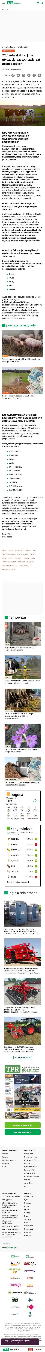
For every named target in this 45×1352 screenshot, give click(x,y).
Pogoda (27, 1163)
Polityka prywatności (9, 1160)
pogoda (17, 794)
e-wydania (27, 1232)
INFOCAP (27, 1222)
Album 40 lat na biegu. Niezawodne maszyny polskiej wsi (9, 1205)
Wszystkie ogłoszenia (23, 1057)
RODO (4, 1167)
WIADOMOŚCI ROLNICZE (9, 566)
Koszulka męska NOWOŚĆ (11, 1226)
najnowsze (17, 617)
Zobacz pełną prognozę (15, 818)
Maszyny (27, 1213)
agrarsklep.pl (28, 1183)
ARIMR (11, 551)
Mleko (26, 1216)
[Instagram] (7, 1247)
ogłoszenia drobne (23, 892)
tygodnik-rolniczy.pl (9, 47)
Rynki (26, 1200)
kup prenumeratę (23, 1132)
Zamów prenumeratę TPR (11, 1196)
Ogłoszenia (28, 1236)
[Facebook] (13, 75)
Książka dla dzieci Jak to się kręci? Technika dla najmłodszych (11, 1235)
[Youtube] (11, 1247)
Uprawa (27, 1209)
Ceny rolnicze (28, 1226)
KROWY (32, 554)
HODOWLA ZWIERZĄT (9, 562)
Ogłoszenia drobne (30, 1167)
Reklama (5, 1157)
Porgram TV (28, 1180)
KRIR (34, 551)
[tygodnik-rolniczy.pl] (14, 3)
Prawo (26, 1206)
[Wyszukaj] (42, 2)
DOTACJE (26, 558)
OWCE (10, 558)
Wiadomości (22, 47)
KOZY (33, 558)
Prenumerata (28, 1229)
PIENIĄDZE (18, 558)
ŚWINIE (4, 551)
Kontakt (5, 1154)
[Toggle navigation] (3, 2)
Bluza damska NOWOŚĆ (10, 1229)
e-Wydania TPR (29, 1173)
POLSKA (28, 551)
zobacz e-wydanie (22, 1125)
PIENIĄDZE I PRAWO (8, 569)
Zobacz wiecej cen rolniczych (18, 882)
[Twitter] (18, 75)
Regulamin (5, 1163)
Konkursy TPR (29, 1170)
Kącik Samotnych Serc (31, 1176)
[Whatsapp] (34, 75)
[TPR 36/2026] (23, 1092)
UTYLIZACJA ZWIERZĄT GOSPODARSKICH (15, 554)
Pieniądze (27, 1203)
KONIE (4, 558)
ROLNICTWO (19, 551)
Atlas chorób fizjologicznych (7, 1222)
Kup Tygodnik (7, 1200)
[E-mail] (28, 75)
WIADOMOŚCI (24, 566)
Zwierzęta (27, 1219)
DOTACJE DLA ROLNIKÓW (26, 562)
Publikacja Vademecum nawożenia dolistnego (10, 1217)
